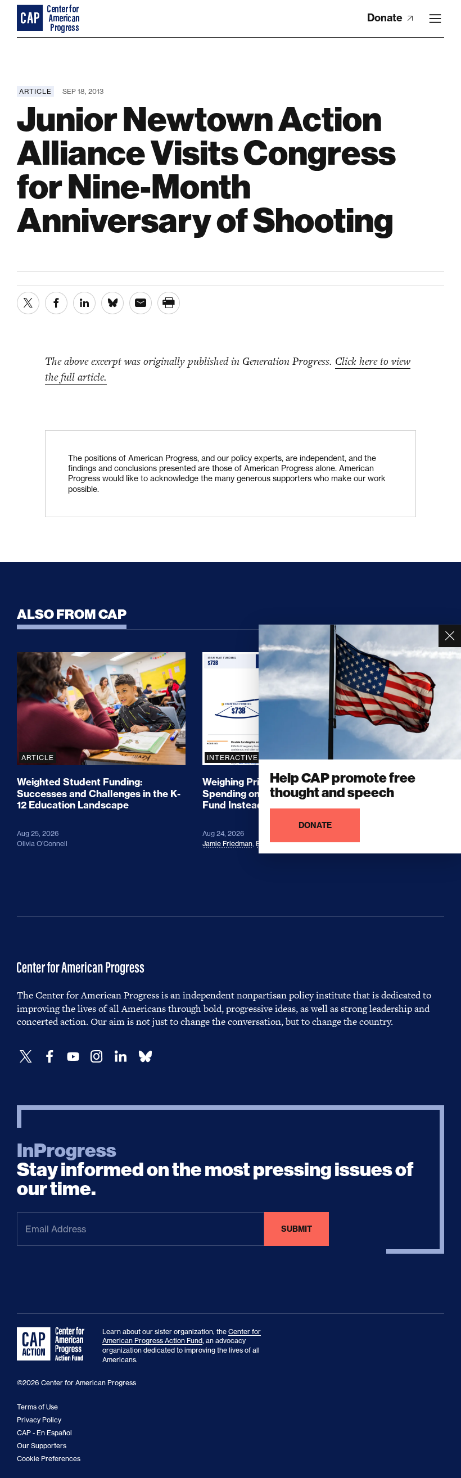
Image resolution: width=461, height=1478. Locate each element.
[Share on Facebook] (56, 303)
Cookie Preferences (48, 1458)
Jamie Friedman (227, 843)
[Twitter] (26, 1056)
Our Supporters (41, 1445)
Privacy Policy (39, 1420)
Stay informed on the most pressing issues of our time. (215, 1170)
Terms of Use (37, 1407)
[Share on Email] (140, 303)
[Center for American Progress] (31, 18)
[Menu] (435, 19)
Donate (386, 17)
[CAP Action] (54, 1344)
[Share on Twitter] (28, 303)
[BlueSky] (145, 1056)
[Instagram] (97, 1056)
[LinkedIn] (120, 1056)
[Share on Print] (168, 303)
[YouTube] (73, 1056)
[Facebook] (49, 1056)
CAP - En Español (44, 1433)
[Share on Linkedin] (84, 303)
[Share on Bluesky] (112, 303)
